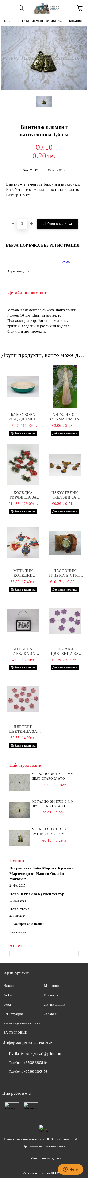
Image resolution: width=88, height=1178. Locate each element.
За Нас (8, 995)
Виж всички (17, 932)
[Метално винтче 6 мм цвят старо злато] (19, 782)
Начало (7, 21)
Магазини (51, 985)
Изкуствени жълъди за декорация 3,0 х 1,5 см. (65, 495)
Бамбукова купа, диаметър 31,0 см (23, 417)
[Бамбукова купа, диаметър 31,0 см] (23, 386)
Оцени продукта (18, 271)
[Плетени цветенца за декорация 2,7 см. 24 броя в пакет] (23, 699)
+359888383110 (35, 1062)
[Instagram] (29, 1081)
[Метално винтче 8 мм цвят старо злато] (19, 809)
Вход (7, 1004)
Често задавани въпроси (22, 1023)
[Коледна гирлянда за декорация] (23, 464)
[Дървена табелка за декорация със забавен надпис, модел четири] (23, 621)
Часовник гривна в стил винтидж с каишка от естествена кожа (65, 573)
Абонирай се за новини (29, 924)
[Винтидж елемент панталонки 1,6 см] (44, 89)
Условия (50, 1014)
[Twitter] (19, 1081)
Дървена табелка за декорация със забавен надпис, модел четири (23, 651)
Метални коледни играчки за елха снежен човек (23, 573)
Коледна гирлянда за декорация (23, 495)
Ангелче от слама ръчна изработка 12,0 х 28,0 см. (64, 417)
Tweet (65, 261)
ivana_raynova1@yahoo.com (41, 1054)
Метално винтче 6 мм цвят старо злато (53, 776)
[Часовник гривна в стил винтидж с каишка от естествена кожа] (65, 543)
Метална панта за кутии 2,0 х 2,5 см (49, 831)
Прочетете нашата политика (44, 1146)
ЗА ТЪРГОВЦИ (15, 1032)
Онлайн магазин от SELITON (44, 1173)
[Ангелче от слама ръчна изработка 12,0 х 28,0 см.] (65, 386)
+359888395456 (35, 1071)
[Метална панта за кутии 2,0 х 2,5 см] (19, 837)
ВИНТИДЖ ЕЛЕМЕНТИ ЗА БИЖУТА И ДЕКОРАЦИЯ (49, 21)
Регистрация (13, 1014)
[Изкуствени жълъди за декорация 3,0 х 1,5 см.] (65, 464)
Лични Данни (54, 1004)
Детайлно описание (27, 292)
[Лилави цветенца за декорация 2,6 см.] (65, 621)
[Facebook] (8, 1081)
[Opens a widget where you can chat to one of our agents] (70, 1170)
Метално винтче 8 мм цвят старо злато (53, 804)
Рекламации (53, 995)
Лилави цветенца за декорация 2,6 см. (65, 651)
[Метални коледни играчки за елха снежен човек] (23, 543)
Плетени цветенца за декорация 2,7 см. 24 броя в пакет (23, 729)
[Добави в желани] (79, 211)
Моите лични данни (46, 1158)
